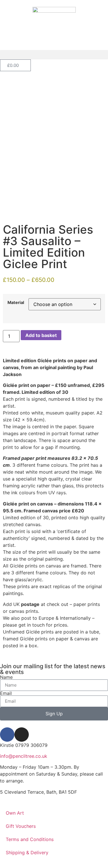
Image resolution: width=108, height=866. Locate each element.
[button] (54, 54)
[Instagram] (21, 734)
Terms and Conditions (30, 839)
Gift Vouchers (21, 826)
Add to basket (41, 335)
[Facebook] (7, 734)
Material (15, 303)
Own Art (15, 813)
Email (6, 693)
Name (6, 677)
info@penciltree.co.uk (23, 756)
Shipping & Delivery (27, 852)
